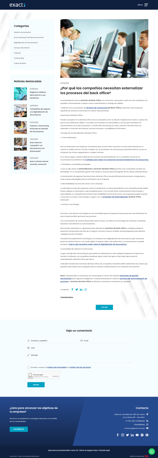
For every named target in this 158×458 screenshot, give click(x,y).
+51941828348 (139, 424)
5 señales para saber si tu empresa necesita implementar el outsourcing (116, 160)
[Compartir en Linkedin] (81, 289)
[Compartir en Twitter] (77, 289)
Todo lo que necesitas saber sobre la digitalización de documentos (97, 244)
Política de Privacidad (56, 367)
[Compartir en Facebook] (72, 289)
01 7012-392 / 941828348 (135, 421)
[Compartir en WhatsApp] (85, 289)
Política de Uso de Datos (80, 367)
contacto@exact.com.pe (134, 428)
